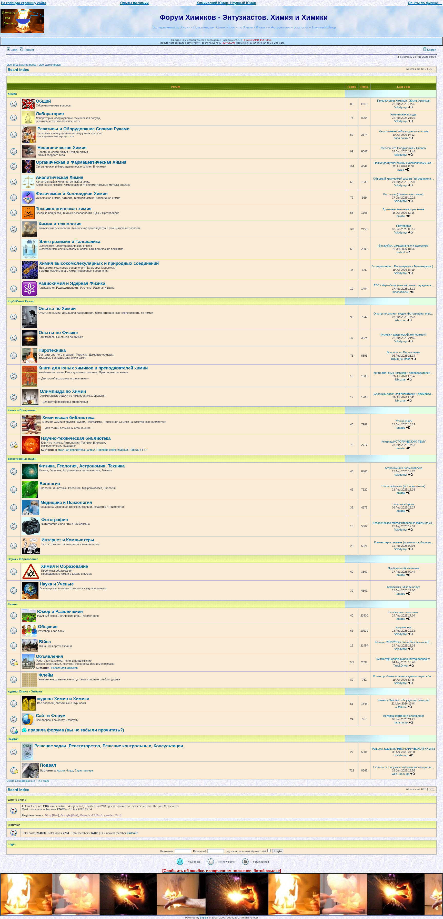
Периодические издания (112, 449)
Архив (61, 770)
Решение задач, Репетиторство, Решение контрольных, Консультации (108, 746)
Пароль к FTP (138, 449)
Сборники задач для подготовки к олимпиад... (403, 393)
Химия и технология (60, 223)
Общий (43, 101)
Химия (12, 93)
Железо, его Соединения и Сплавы (403, 148)
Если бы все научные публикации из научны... (403, 767)
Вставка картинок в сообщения (403, 715)
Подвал (13, 738)
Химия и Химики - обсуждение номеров (403, 700)
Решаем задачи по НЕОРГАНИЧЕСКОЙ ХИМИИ (403, 748)
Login (13, 49)
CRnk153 (401, 706)
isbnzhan (400, 320)
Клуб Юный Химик (21, 301)
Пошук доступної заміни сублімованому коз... (403, 162)
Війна (45, 641)
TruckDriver (400, 665)
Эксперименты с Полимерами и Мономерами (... (403, 266)
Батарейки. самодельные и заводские (403, 245)
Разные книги (403, 421)
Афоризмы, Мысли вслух (403, 587)
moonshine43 (400, 292)
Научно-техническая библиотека (75, 438)
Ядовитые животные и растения (403, 209)
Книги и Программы (22, 410)
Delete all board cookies (21, 780)
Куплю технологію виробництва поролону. (403, 658)
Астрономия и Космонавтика (403, 468)
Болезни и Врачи (403, 504)
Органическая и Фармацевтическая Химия (81, 162)
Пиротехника (52, 350)
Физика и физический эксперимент (403, 334)
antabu (401, 216)
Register (28, 49)
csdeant (132, 833)
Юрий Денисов (400, 358)
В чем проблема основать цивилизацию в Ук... (403, 676)
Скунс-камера (84, 770)
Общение (47, 626)
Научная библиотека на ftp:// (76, 449)
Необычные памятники (403, 612)
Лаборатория (50, 113)
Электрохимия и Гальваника (69, 241)
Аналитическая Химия (59, 177)
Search (431, 49)
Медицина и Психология (66, 502)
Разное (12, 604)
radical (401, 252)
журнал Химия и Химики (25, 691)
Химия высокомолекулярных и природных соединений (99, 263)
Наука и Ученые (57, 584)
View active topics (49, 64)
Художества (403, 627)
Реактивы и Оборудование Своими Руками (83, 128)
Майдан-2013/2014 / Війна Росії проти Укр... (403, 642)
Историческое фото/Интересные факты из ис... (403, 522)
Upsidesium (401, 755)
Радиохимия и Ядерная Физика (71, 283)
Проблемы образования (403, 568)
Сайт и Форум (51, 715)
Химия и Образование (64, 566)
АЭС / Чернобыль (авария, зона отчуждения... (403, 285)
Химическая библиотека (68, 417)
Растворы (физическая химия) (403, 194)
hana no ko (401, 138)
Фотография (54, 519)
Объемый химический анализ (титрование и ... (403, 178)
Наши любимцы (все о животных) (403, 486)
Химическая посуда (403, 114)
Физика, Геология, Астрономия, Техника (82, 466)
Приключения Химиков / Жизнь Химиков (403, 100)
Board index (18, 69)
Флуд (69, 770)
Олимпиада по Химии (63, 391)
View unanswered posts (21, 64)
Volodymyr (400, 107)
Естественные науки (22, 458)
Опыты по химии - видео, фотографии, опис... (404, 313)
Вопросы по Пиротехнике (403, 352)
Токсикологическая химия (64, 208)
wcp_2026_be (400, 773)
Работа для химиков (64, 667)
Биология (49, 483)
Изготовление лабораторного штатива (403, 131)
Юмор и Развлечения (60, 611)
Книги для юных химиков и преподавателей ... (403, 372)
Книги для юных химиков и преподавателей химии (93, 368)
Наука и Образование (23, 559)
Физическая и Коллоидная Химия (72, 193)
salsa (400, 169)
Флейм (45, 675)
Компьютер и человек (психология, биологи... (403, 542)
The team (43, 780)
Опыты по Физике (58, 332)
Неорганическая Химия (62, 147)
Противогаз (403, 225)
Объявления (49, 656)
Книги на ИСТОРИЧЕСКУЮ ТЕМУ (403, 441)
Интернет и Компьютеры (68, 539)
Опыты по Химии (57, 308)
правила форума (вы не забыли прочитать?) (76, 730)
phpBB (204, 917)
